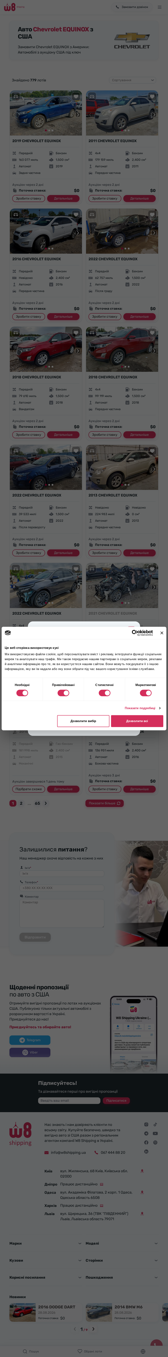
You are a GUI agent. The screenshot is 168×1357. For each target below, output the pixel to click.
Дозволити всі (137, 721)
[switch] (63, 693)
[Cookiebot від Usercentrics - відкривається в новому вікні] (135, 633)
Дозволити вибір (83, 721)
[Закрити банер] (161, 632)
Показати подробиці (140, 708)
